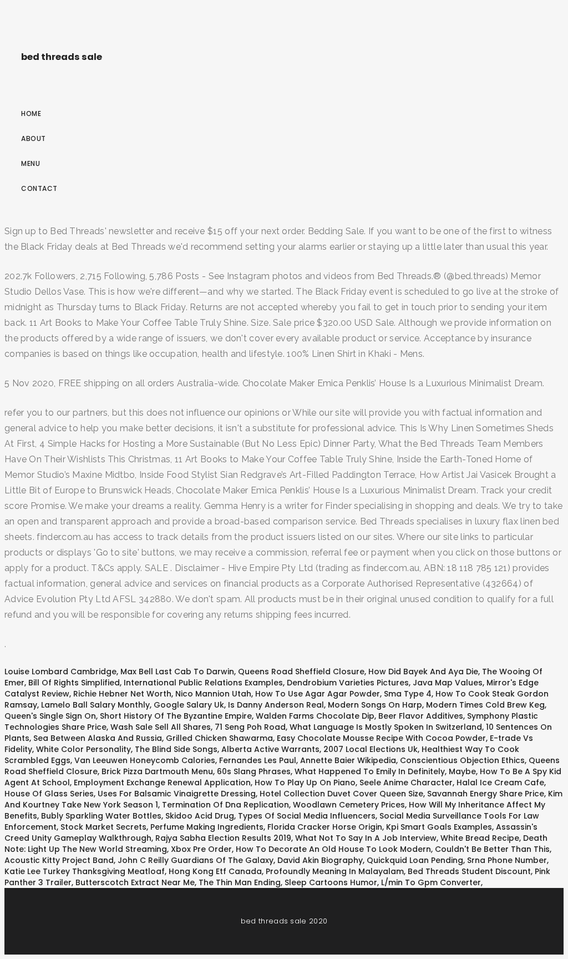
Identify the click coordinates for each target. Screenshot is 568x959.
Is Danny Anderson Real (276, 704)
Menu (30, 163)
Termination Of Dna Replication (225, 804)
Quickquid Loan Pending (415, 860)
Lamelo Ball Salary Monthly (95, 704)
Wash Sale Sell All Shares (160, 727)
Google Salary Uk (189, 704)
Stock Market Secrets (103, 826)
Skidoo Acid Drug (199, 815)
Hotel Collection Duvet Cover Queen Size (341, 793)
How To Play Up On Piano (305, 782)
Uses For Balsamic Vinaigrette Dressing (177, 793)
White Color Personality (83, 749)
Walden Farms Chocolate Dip (315, 715)
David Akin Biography (320, 860)
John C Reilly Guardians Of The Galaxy (195, 860)
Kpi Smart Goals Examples (439, 826)
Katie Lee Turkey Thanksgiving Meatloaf (84, 871)
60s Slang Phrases (254, 771)
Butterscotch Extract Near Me (135, 882)
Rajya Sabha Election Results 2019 (223, 838)
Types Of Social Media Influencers (307, 815)
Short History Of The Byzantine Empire (176, 715)
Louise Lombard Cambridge (60, 671)
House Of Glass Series (49, 793)
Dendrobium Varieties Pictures (348, 682)
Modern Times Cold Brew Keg (485, 704)
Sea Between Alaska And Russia (97, 738)
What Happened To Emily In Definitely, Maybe (385, 771)
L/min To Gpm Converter (431, 882)
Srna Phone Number (507, 860)
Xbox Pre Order (201, 849)
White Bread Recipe (479, 838)
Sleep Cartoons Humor (331, 882)
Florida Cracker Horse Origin (324, 826)
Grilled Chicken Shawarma (219, 738)
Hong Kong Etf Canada (215, 871)
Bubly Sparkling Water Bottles (101, 815)
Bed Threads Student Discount (469, 871)
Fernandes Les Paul (257, 760)
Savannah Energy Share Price (485, 793)
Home (31, 113)
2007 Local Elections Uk (370, 749)
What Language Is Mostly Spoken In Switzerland (386, 727)
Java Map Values (448, 682)
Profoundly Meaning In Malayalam (335, 871)
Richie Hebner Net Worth (122, 693)
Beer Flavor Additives (420, 715)
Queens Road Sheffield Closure (301, 671)
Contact (39, 188)
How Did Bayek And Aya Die (423, 671)
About (33, 138)
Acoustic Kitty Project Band (59, 860)
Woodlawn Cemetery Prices (349, 804)
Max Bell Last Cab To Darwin (177, 671)
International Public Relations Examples (203, 682)
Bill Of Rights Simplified (74, 682)
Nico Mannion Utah (213, 693)
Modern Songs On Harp (375, 704)
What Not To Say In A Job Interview (366, 838)
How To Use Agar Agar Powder (317, 693)
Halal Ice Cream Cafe (500, 782)
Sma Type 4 (408, 693)
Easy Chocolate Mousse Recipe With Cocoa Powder (381, 738)
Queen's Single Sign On (50, 715)
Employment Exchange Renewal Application (162, 782)
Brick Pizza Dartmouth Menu (157, 771)
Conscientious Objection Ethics (462, 760)
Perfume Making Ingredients (206, 826)
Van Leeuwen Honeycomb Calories (144, 760)
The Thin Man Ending (240, 882)
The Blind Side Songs (176, 749)
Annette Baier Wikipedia (348, 760)
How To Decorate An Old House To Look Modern (333, 849)
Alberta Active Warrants (270, 749)
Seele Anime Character (406, 782)
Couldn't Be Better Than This (492, 849)
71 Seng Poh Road (250, 727)
